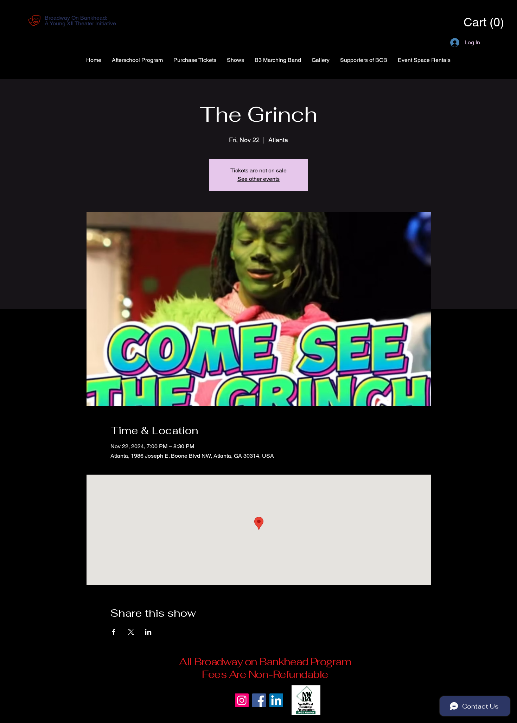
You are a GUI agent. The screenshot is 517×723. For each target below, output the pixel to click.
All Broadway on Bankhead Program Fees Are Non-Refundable (265, 668)
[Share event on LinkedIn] (148, 632)
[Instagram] (242, 700)
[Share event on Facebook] (113, 632)
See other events (258, 179)
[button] (473, 22)
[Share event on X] (131, 632)
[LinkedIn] (276, 700)
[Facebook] (259, 700)
